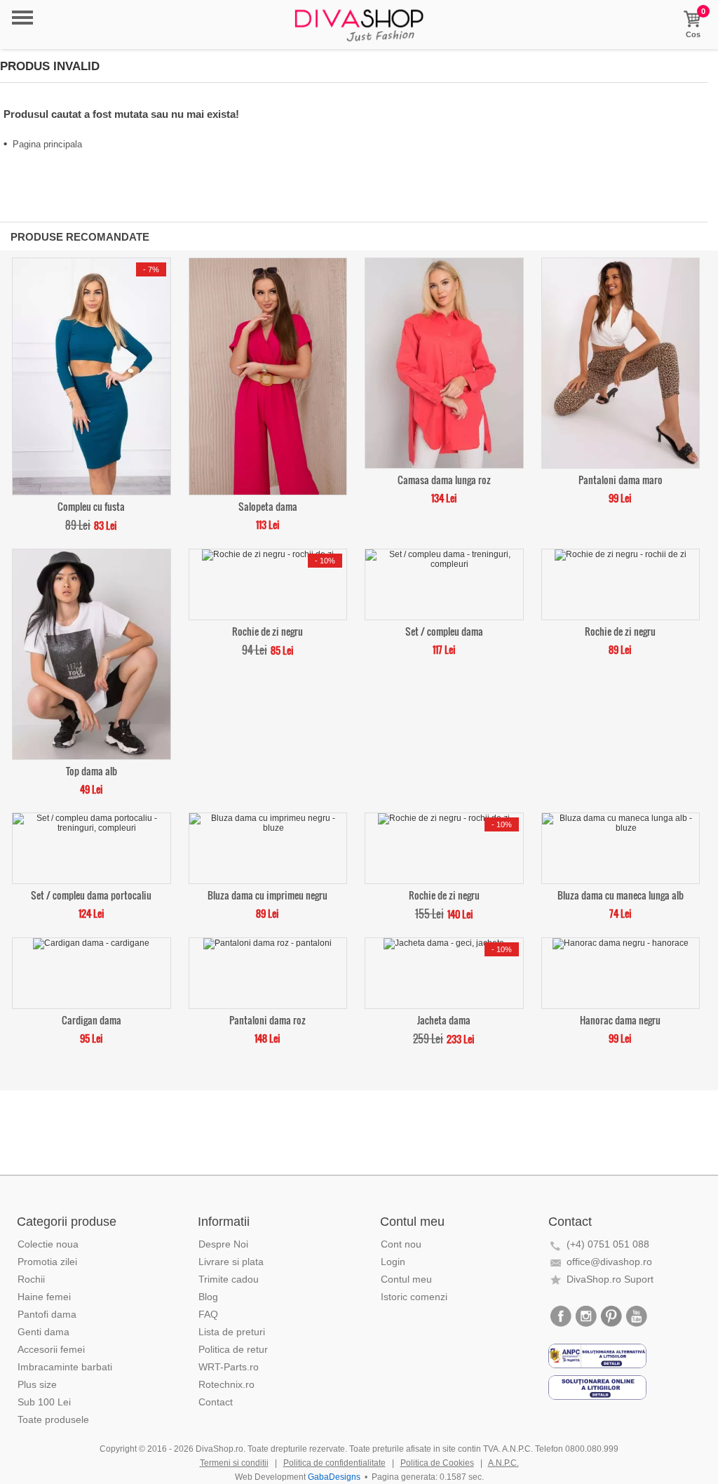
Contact (215, 1402)
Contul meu (406, 1279)
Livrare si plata (231, 1261)
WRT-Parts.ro (228, 1366)
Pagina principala (47, 144)
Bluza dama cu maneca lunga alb (620, 894)
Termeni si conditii (234, 1463)
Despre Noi (223, 1244)
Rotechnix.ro (226, 1384)
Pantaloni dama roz (267, 1019)
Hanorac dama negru (620, 1019)
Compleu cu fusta (91, 505)
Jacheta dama (443, 1019)
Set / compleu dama (444, 630)
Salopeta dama (267, 505)
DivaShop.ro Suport (610, 1279)
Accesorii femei (51, 1349)
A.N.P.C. (503, 1463)
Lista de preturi (231, 1331)
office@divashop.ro (609, 1261)
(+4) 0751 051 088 (608, 1244)
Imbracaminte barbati (65, 1366)
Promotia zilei (47, 1261)
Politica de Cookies (437, 1463)
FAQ (208, 1314)
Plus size (37, 1384)
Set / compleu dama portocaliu (91, 894)
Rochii (31, 1279)
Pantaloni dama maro (620, 479)
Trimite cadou (228, 1279)
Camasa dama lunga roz (444, 479)
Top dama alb (91, 770)
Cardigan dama (91, 1019)
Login (393, 1261)
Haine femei (44, 1296)
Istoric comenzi (414, 1296)
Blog (208, 1296)
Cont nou (401, 1244)
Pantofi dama (47, 1314)
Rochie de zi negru (267, 630)
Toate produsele (53, 1419)
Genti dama (43, 1331)
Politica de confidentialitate (334, 1463)
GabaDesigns (334, 1477)
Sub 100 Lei (44, 1402)
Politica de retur (233, 1349)
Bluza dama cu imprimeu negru (267, 894)
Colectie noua (48, 1244)
